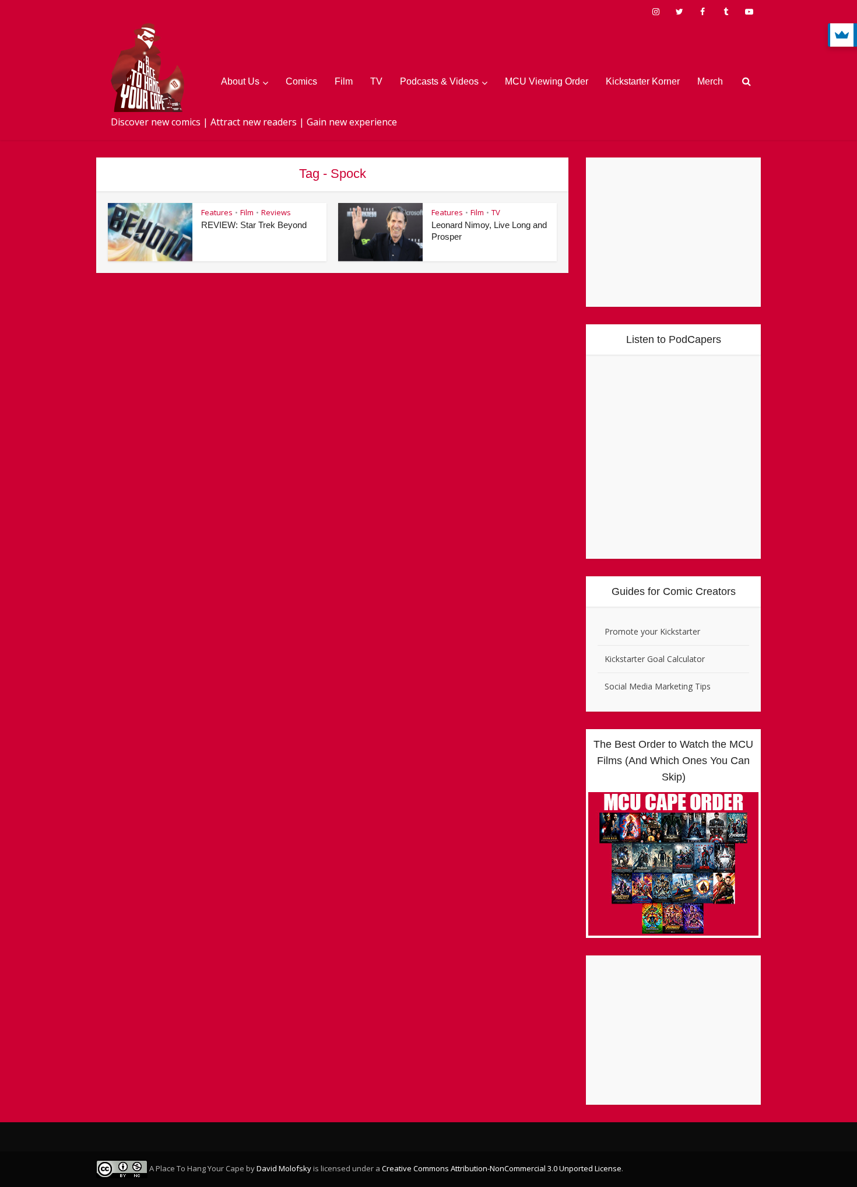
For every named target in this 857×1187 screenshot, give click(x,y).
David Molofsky (284, 1168)
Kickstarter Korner (643, 81)
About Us (240, 81)
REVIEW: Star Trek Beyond (254, 225)
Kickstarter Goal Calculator (655, 658)
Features (217, 212)
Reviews (276, 212)
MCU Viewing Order (546, 81)
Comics (301, 81)
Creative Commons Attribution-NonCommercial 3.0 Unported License (501, 1168)
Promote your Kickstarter (652, 631)
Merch (710, 81)
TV (376, 81)
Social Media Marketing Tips (658, 686)
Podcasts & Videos (439, 81)
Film (344, 81)
